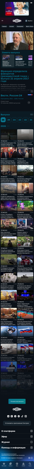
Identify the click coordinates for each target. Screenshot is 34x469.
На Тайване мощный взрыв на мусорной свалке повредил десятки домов (25, 198)
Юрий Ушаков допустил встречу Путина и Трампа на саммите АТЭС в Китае (8, 162)
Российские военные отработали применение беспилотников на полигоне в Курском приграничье (8, 253)
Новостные (5, 101)
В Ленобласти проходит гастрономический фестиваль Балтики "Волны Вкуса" (9, 359)
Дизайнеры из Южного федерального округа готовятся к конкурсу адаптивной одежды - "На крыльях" (8, 288)
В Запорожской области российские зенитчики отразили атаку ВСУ (24, 287)
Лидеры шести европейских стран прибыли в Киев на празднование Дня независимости (22, 163)
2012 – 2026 (13, 98)
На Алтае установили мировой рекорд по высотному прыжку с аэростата (7, 342)
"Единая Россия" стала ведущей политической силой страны (24, 376)
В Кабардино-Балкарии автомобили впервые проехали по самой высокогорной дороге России (7, 271)
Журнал (5, 442)
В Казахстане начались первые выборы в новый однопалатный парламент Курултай (8, 181)
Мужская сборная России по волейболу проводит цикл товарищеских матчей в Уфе (25, 324)
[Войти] (26, 21)
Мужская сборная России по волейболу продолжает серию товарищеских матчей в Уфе (25, 270)
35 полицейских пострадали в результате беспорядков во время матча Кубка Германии (24, 395)
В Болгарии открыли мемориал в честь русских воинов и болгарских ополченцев (25, 252)
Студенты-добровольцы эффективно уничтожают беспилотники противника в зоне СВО (8, 199)
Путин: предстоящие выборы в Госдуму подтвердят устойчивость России (24, 306)
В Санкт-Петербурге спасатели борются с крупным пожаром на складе (7, 217)
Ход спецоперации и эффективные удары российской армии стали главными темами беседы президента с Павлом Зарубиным (8, 325)
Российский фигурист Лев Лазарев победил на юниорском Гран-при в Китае (8, 145)
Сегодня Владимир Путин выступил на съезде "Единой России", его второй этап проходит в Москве (8, 378)
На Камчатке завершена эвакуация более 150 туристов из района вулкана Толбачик (24, 181)
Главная (4, 26)
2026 (8, 126)
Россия (20, 98)
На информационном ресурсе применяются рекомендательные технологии (13, 454)
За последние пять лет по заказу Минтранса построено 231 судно (8, 394)
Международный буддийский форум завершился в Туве (6, 305)
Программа (20, 26)
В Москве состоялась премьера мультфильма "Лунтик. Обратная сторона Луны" (25, 217)
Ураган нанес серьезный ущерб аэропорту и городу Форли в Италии (25, 144)
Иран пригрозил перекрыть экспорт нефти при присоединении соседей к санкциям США (8, 234)
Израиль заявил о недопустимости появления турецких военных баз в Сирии (23, 234)
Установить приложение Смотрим (17, 423)
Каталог (11, 26)
